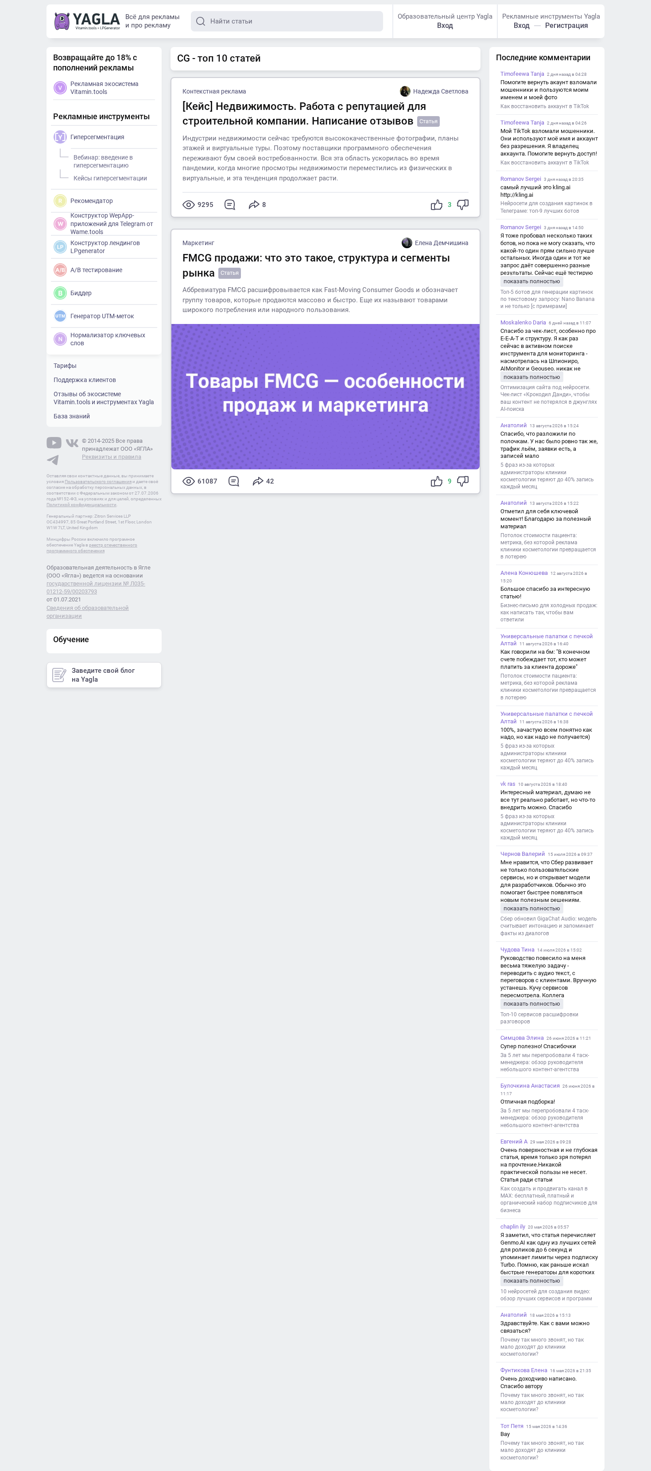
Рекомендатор (91, 200)
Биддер (81, 293)
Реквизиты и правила (111, 456)
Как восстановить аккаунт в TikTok (544, 106)
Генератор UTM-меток (102, 316)
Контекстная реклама (214, 91)
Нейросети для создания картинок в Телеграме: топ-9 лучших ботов (546, 207)
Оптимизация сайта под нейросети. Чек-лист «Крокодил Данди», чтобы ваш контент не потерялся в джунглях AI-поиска (548, 398)
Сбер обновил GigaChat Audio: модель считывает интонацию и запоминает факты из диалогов (548, 926)
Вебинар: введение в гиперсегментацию (103, 161)
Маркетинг (198, 242)
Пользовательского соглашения (98, 481)
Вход (445, 25)
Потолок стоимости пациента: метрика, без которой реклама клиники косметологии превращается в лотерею (548, 546)
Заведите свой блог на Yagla (103, 675)
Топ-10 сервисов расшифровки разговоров (539, 1018)
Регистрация (566, 25)
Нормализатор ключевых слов (107, 339)
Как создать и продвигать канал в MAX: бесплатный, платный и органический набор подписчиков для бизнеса (548, 1199)
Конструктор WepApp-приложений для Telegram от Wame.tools (111, 223)
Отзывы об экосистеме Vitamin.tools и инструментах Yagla (104, 398)
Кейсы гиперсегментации (110, 178)
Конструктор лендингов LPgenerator (105, 246)
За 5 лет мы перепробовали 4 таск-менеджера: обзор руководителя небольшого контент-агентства (544, 1062)
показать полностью (532, 281)
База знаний (72, 416)
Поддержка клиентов (85, 379)
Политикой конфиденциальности (81, 504)
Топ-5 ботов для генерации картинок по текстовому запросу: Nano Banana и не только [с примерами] (547, 299)
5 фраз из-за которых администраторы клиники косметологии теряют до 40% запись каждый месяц (547, 476)
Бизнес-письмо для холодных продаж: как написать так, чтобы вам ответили (548, 612)
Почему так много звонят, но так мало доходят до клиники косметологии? (542, 1347)
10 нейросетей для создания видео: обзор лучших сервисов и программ (546, 1295)
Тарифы (65, 365)
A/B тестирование (96, 269)
